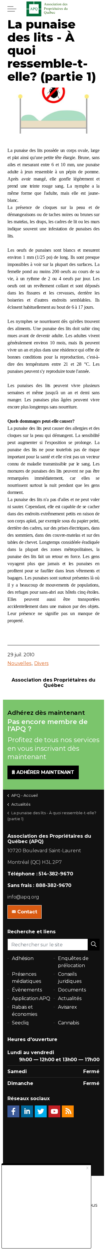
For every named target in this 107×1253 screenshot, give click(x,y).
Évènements (27, 990)
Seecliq (20, 1023)
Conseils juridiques (69, 977)
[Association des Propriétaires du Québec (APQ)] (53, 8)
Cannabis (68, 1023)
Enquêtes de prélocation (73, 962)
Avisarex (67, 1007)
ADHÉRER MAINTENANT (45, 772)
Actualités (69, 998)
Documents (72, 990)
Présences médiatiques (26, 977)
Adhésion (23, 958)
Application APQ (31, 998)
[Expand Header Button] (12, 9)
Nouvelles (19, 663)
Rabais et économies (24, 1010)
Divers (41, 663)
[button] (94, 945)
